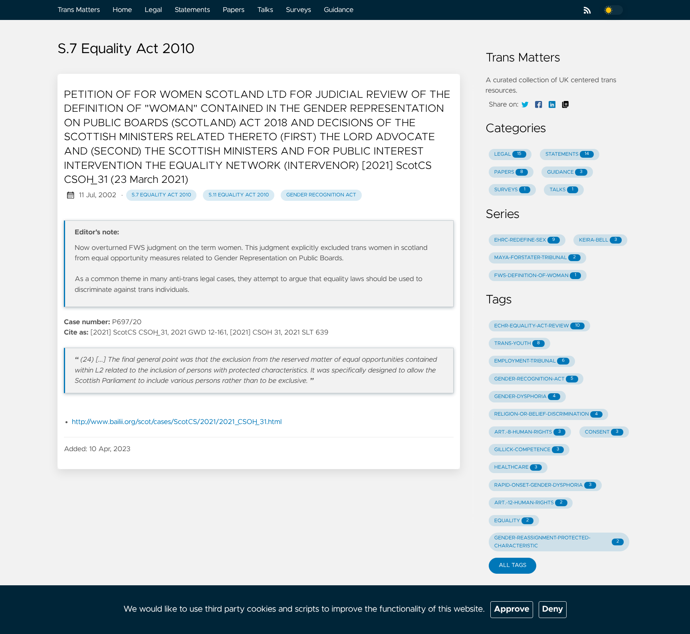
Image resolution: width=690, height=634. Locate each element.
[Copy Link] (565, 104)
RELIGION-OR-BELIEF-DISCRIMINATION (546, 414)
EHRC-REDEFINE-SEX (524, 240)
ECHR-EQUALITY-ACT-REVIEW (537, 326)
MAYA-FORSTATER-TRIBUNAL (535, 257)
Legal (153, 10)
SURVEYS (509, 189)
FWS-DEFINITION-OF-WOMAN (535, 275)
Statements (192, 10)
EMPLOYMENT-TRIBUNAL (529, 361)
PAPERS (508, 172)
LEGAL (507, 154)
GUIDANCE (564, 172)
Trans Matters (79, 10)
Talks (265, 10)
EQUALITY (511, 520)
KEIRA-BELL (598, 240)
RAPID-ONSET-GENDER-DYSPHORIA (542, 485)
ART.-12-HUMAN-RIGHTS (528, 502)
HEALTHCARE (515, 467)
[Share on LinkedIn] (552, 104)
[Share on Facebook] (538, 104)
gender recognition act (321, 195)
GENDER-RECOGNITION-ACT (533, 379)
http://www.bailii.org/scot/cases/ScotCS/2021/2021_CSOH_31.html (177, 422)
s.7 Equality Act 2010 (161, 195)
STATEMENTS (567, 154)
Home (122, 10)
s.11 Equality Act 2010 (238, 195)
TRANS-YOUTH (517, 343)
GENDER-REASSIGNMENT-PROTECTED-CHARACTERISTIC (556, 541)
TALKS (561, 189)
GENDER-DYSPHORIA (525, 396)
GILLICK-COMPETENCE (526, 449)
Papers (233, 10)
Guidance (338, 10)
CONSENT (602, 432)
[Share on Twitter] (525, 104)
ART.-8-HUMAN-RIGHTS (527, 432)
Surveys (298, 10)
